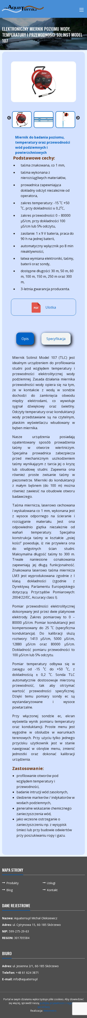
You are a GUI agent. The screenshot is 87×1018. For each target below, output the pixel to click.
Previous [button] (9, 118)
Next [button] (78, 118)
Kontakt (52, 890)
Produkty (12, 883)
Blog (9, 890)
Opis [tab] (25, 338)
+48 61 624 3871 (27, 973)
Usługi (51, 883)
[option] (43, 81)
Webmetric (50, 1010)
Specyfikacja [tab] (55, 338)
